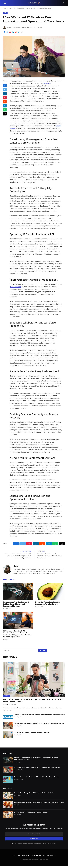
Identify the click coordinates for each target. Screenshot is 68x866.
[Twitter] (5, 89)
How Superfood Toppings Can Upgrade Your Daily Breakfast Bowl (37, 767)
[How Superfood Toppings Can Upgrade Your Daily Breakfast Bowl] (8, 769)
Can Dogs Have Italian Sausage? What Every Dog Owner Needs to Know (39, 802)
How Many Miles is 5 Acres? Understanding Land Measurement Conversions (49, 556)
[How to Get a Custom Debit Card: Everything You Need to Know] (8, 779)
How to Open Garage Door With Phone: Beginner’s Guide (34, 793)
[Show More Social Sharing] (22, 32)
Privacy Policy (45, 843)
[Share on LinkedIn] (13, 32)
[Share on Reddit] (15, 32)
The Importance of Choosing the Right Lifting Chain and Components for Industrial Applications (18, 556)
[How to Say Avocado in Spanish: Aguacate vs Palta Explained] (50, 591)
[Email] (5, 113)
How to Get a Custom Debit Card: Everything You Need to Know (36, 777)
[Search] (63, 3)
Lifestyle (6, 695)
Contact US (36, 855)
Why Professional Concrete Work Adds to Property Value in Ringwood (39, 723)
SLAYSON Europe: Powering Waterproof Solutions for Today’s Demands (39, 714)
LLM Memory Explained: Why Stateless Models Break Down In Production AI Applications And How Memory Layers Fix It (17, 634)
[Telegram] (5, 105)
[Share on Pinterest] (10, 32)
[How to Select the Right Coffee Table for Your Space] (8, 734)
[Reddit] (5, 101)
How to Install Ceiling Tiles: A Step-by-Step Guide (31, 812)
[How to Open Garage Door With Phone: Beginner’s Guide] (8, 795)
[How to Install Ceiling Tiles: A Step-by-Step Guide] (8, 814)
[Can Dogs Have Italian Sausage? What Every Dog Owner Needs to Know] (8, 804)
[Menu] (5, 3)
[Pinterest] (5, 97)
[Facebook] (5, 85)
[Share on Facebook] (4, 32)
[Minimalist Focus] (34, 3)
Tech (5, 13)
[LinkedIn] (5, 93)
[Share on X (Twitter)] (7, 32)
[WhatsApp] (5, 109)
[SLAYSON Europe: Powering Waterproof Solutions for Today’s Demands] (8, 716)
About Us (16, 855)
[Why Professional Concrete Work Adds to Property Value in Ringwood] (8, 725)
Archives (25, 855)
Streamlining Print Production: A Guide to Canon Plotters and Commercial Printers (16, 604)
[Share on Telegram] (18, 32)
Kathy (9, 27)
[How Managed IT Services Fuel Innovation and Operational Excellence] (34, 56)
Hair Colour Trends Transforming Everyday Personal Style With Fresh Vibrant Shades (34, 700)
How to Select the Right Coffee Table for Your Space (32, 732)
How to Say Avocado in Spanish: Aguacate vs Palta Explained (47, 603)
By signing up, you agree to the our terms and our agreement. (34, 843)
